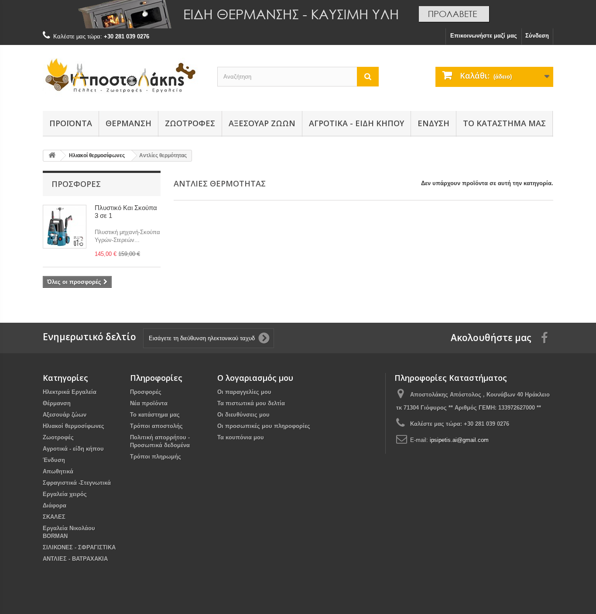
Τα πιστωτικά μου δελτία (251, 403)
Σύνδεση (537, 35)
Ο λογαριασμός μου (255, 378)
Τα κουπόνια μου (240, 437)
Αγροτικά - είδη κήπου (356, 123)
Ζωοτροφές (190, 123)
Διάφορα (54, 505)
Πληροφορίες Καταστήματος (450, 378)
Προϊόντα (70, 123)
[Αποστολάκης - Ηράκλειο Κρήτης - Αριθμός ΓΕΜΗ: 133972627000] (123, 76)
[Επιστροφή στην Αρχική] (52, 155)
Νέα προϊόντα (149, 403)
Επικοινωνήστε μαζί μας (483, 35)
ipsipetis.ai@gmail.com (459, 440)
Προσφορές (76, 184)
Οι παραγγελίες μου (244, 392)
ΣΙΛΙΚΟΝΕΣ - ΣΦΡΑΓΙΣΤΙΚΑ (79, 547)
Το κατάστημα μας (155, 414)
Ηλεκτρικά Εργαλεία (69, 392)
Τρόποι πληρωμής (155, 456)
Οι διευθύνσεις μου (243, 414)
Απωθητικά (58, 471)
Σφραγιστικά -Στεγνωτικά (77, 482)
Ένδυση (433, 123)
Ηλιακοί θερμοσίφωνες (73, 426)
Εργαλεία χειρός (65, 494)
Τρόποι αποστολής (156, 426)
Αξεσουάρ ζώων (262, 123)
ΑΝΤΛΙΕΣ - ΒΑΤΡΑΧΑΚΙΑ (75, 558)
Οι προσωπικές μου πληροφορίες (263, 426)
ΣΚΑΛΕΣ (54, 517)
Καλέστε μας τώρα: (459, 424)
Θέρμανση (128, 123)
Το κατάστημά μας (504, 123)
